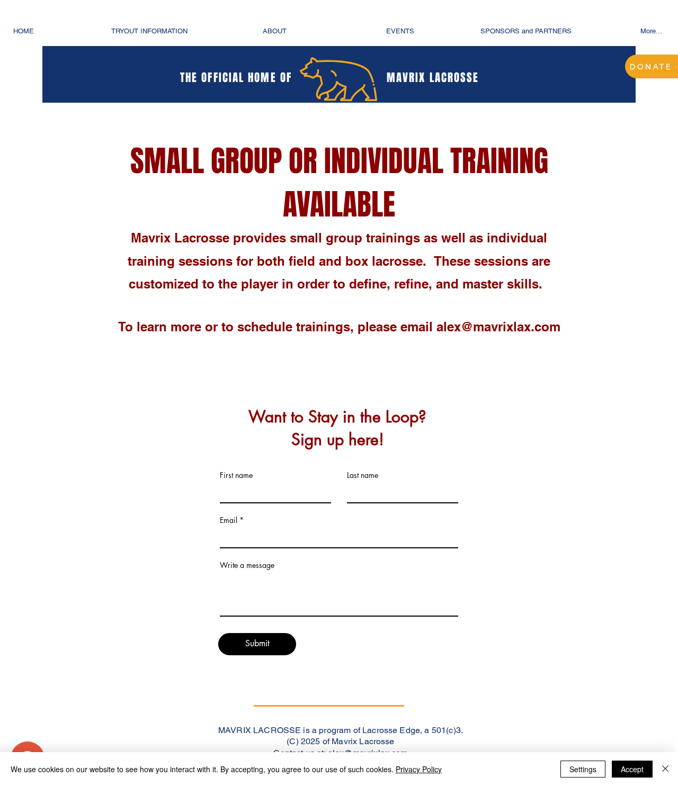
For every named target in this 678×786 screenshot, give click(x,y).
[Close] (665, 769)
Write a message (247, 565)
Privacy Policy (419, 769)
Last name (362, 475)
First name (236, 475)
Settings (582, 769)
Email (228, 520)
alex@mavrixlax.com (498, 326)
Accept (632, 769)
